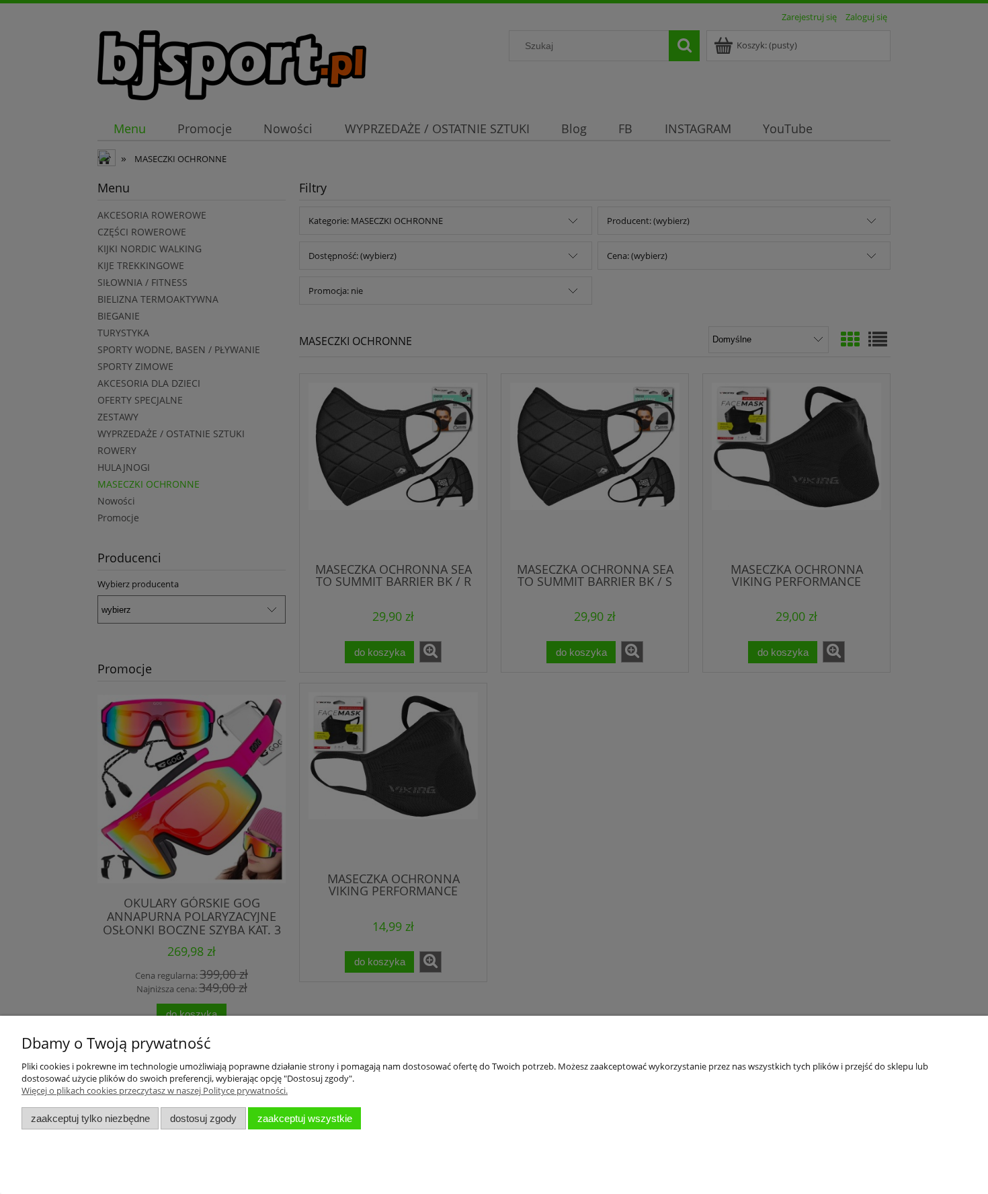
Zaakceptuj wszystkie (304, 1118)
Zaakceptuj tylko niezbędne (90, 1118)
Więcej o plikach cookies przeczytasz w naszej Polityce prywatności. (155, 1090)
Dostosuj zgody (203, 1118)
